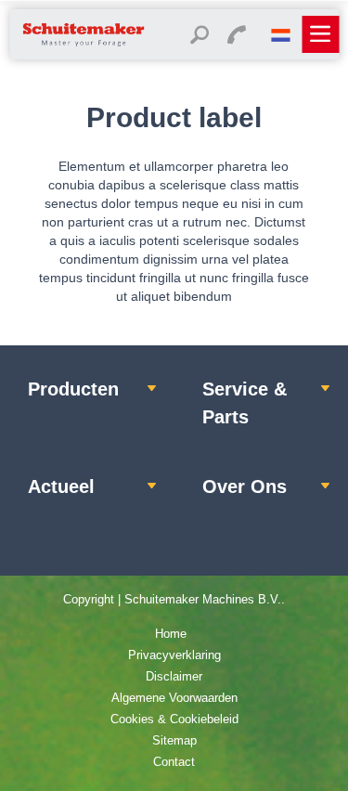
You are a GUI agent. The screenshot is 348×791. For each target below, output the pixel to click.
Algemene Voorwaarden (174, 698)
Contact (174, 762)
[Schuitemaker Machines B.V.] (83, 45)
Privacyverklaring (174, 655)
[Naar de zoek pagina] (199, 37)
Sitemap (174, 740)
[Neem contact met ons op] (236, 37)
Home (171, 634)
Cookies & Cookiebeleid (174, 719)
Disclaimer (174, 676)
